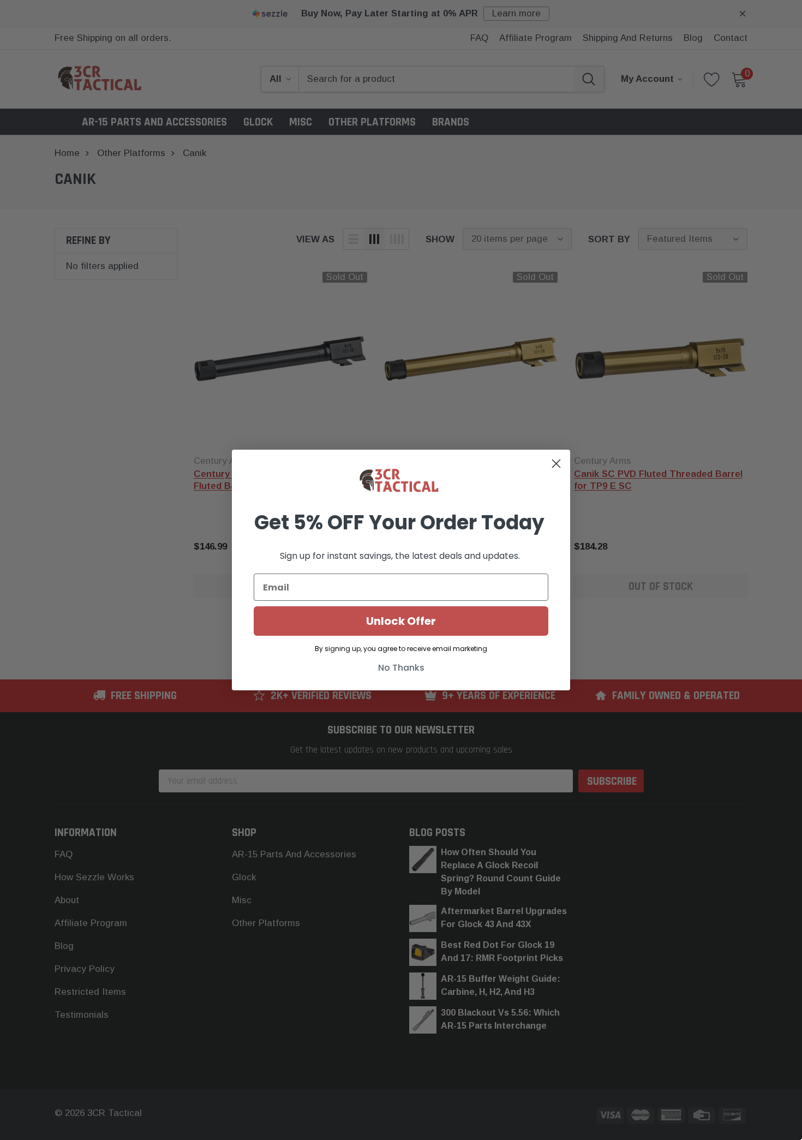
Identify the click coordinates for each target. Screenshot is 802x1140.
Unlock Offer (401, 621)
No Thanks (401, 667)
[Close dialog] (556, 463)
